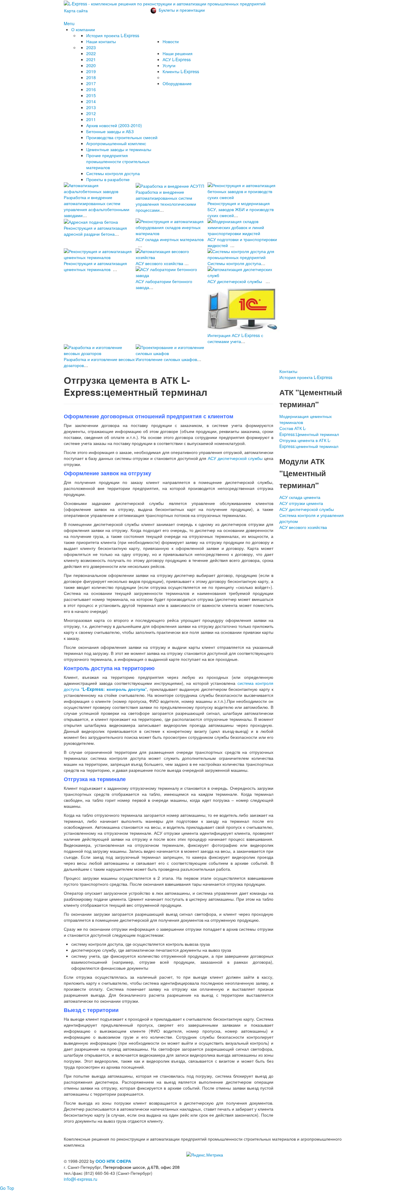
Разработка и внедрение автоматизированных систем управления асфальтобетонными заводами (96, 206)
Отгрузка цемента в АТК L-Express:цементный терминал (308, 443)
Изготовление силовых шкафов (166, 359)
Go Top (7, 1188)
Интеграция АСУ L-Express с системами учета (235, 338)
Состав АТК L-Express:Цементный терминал (309, 431)
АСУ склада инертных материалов (170, 239)
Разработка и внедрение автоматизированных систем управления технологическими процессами (166, 201)
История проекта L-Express (305, 377)
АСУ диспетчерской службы (234, 281)
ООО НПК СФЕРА (113, 1161)
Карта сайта (76, 10)
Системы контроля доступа (234, 263)
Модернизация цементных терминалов (305, 419)
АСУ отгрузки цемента (301, 503)
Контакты (288, 371)
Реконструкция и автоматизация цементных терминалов (95, 266)
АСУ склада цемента (299, 497)
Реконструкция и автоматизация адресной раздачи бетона (95, 231)
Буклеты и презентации (182, 10)
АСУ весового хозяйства (159, 263)
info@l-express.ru (80, 1179)
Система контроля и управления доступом (311, 518)
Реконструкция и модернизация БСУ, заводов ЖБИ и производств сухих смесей (240, 209)
